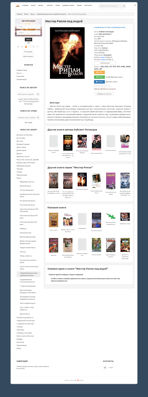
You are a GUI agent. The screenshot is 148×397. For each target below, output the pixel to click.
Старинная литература (25, 324)
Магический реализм (27, 237)
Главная (25, 5)
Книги (33, 5)
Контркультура (25, 233)
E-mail (111, 367)
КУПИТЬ (100, 72)
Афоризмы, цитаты (27, 182)
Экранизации (22, 79)
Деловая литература (70, 11)
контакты (31, 366)
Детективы (21, 138)
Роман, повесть (26, 256)
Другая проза (25, 314)
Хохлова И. (107, 55)
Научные (20, 169)
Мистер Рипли (104, 34)
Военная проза (25, 186)
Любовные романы (24, 166)
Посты (19, 73)
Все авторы (28, 104)
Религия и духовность (25, 317)
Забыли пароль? (28, 56)
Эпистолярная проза (27, 303)
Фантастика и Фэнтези (25, 336)
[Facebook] (37, 46)
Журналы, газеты (23, 156)
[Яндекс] (30, 46)
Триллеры (20, 330)
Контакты (88, 5)
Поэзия (19, 172)
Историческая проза (27, 201)
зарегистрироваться (59, 281)
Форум (79, 5)
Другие (19, 153)
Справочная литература (26, 321)
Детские (20, 141)
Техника (20, 327)
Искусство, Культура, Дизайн (28, 160)
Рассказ (23, 252)
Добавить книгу (68, 5)
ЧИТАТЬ (100, 77)
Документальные (23, 144)
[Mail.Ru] (22, 46)
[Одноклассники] (26, 46)
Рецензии (20, 76)
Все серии (28, 122)
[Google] (33, 46)
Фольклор (20, 342)
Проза (32, 14)
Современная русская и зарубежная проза (51, 14)
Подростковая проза (28, 247)
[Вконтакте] (18, 46)
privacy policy (21, 368)
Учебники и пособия (24, 333)
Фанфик (20, 339)
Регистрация (28, 52)
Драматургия (21, 150)
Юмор (19, 348)
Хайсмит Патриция (106, 32)
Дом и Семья (21, 147)
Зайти (28, 39)
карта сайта (38, 366)
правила (45, 366)
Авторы (50, 5)
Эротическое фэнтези (71, 384)
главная (19, 366)
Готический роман (26, 190)
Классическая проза (27, 205)
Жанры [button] (40, 5)
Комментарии (22, 70)
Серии (57, 5)
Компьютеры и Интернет (26, 163)
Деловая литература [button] (45, 11)
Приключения (22, 175)
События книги (105, 63)
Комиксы (23, 228)
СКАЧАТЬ (100, 82)
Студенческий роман (28, 286)
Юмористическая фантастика (74, 389)
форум (24, 366)
